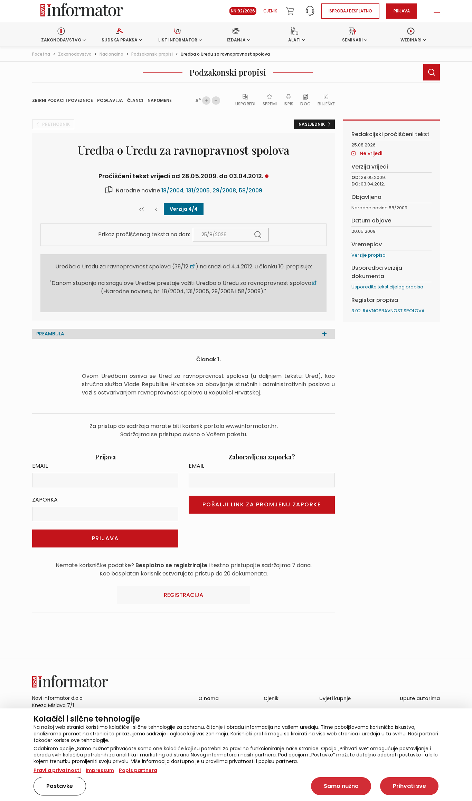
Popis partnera (138, 770)
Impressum (100, 770)
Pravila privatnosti (57, 770)
